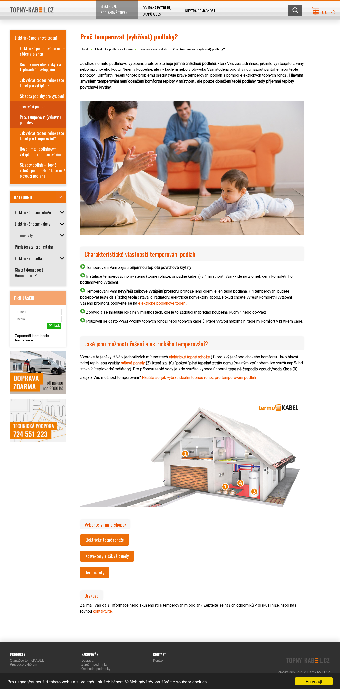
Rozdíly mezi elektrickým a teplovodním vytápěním (40, 67)
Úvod (84, 49)
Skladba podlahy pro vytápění (42, 96)
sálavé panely (133, 363)
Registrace (24, 340)
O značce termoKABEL (27, 660)
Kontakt (158, 660)
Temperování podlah (30, 107)
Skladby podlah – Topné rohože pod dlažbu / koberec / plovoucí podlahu (42, 170)
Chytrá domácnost (200, 10)
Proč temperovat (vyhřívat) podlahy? (40, 120)
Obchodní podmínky (96, 669)
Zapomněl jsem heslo (32, 336)
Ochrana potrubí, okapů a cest (157, 11)
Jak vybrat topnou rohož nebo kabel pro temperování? (42, 135)
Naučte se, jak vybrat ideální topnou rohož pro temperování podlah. (199, 377)
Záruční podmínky (94, 664)
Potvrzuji (314, 681)
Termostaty (94, 573)
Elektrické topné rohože (104, 540)
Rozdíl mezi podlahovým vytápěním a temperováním (40, 151)
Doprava (87, 660)
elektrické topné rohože (189, 357)
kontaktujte (102, 611)
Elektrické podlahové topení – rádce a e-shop (42, 51)
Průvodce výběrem (23, 664)
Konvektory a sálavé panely (107, 556)
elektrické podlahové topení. (162, 303)
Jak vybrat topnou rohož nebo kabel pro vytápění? (42, 83)
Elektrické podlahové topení (114, 9)
